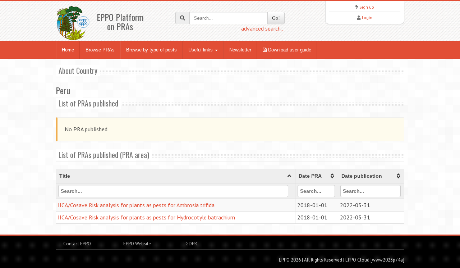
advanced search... (263, 28)
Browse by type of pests (151, 50)
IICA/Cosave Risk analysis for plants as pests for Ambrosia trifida (136, 205)
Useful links (201, 50)
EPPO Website (137, 244)
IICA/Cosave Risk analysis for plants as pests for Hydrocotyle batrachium (146, 217)
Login (367, 17)
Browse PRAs (100, 50)
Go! (276, 17)
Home (68, 50)
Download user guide (289, 50)
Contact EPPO (77, 244)
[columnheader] (175, 176)
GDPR (190, 244)
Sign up (366, 7)
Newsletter (240, 50)
